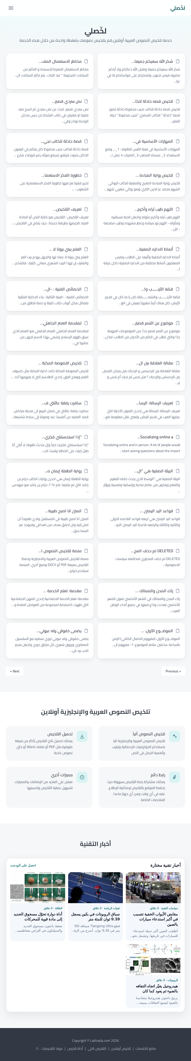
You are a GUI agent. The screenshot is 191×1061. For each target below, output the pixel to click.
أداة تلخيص (75, 1048)
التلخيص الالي (97, 1048)
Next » (14, 671)
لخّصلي (177, 7)
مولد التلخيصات (52, 1048)
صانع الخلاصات (146, 1048)
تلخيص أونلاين (121, 1048)
